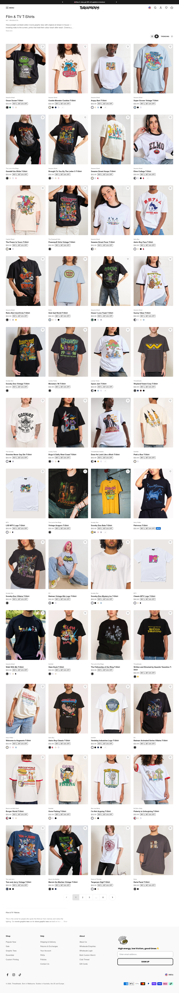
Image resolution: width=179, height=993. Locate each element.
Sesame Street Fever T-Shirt (103, 242)
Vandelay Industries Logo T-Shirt (105, 740)
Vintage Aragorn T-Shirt (58, 525)
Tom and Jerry (10, 879)
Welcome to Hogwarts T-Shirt (18, 740)
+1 (62, 107)
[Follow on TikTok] (20, 974)
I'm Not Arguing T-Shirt (101, 811)
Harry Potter (137, 522)
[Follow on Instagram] (13, 974)
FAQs (42, 955)
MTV (7, 522)
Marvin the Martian (53, 879)
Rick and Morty (95, 808)
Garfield (136, 451)
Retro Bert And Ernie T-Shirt (18, 313)
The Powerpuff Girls (54, 239)
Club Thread (84, 959)
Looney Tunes (52, 381)
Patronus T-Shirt (141, 525)
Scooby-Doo (9, 381)
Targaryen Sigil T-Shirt (100, 882)
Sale (7, 946)
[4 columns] (157, 36)
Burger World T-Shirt (15, 811)
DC (49, 593)
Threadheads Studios (97, 451)
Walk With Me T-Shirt (15, 667)
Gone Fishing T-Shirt (57, 811)
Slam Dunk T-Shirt (56, 667)
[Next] (116, 2)
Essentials (10, 955)
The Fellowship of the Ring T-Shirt (105, 667)
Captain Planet (10, 239)
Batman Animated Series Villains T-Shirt (151, 740)
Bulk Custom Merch (87, 955)
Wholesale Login (86, 950)
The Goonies (10, 451)
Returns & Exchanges (49, 946)
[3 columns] (152, 36)
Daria (50, 310)
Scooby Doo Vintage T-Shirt (17, 383)
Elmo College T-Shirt (142, 171)
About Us (83, 942)
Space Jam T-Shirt (98, 383)
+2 (105, 107)
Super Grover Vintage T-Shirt (146, 100)
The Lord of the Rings (12, 168)
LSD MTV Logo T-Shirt (15, 525)
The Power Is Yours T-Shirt (17, 242)
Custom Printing (12, 959)
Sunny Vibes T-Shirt (142, 313)
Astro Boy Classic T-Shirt (59, 740)
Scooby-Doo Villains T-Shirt (17, 596)
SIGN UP (145, 961)
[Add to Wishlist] (43, 47)
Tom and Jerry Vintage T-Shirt (18, 882)
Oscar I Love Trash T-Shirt (102, 313)
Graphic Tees (11, 950)
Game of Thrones (96, 879)
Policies (43, 959)
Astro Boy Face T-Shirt (143, 242)
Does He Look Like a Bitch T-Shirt (105, 454)
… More (64, 921)
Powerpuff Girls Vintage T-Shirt (61, 242)
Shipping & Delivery (48, 942)
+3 (105, 532)
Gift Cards (84, 963)
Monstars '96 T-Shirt (57, 383)
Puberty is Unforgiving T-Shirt (146, 811)
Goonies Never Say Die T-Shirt (19, 454)
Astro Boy (136, 239)
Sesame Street (10, 97)
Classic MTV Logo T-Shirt (144, 596)
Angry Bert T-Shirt (99, 100)
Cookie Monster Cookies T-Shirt (62, 100)
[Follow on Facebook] (7, 974)
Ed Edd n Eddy (138, 808)
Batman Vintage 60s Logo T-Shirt (62, 596)
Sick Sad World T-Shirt (58, 313)
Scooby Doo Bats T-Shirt (101, 525)
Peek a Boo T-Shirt (141, 454)
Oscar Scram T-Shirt (14, 100)
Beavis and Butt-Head (12, 808)
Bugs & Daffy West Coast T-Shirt (62, 454)
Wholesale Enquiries (88, 946)
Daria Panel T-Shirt (142, 882)
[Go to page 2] (112, 897)
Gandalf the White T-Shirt (16, 171)
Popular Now (11, 942)
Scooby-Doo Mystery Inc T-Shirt (104, 596)
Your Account (45, 950)
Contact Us (44, 963)
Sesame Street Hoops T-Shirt (103, 171)
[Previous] (62, 2)
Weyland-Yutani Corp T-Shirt (146, 383)
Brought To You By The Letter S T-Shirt (65, 171)
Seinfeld (93, 737)
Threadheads (137, 381)
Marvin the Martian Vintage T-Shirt (63, 882)
